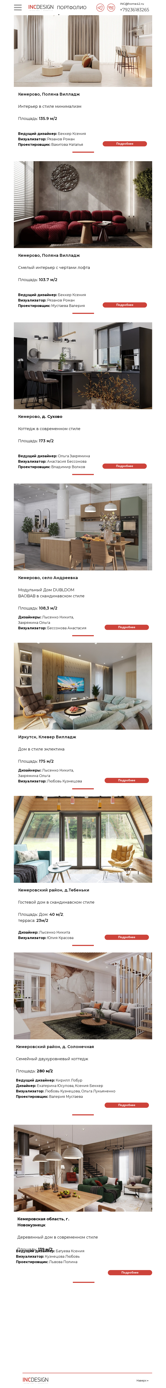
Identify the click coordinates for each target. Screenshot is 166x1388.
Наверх (142, 1380)
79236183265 (135, 9)
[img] (100, 7)
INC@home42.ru (132, 3)
